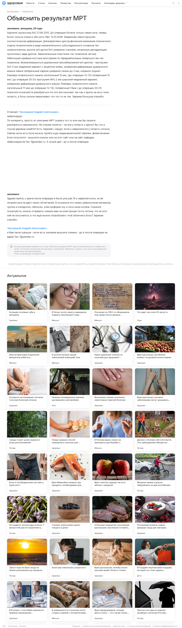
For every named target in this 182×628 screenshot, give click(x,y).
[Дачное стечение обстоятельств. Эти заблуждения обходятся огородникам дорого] (155, 431)
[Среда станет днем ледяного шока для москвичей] (27, 431)
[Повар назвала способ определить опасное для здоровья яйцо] (70, 431)
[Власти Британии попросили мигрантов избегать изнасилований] (27, 346)
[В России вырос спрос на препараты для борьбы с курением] (112, 431)
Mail (4, 626)
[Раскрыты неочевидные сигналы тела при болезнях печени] (27, 388)
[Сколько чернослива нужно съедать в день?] (70, 516)
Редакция (76, 626)
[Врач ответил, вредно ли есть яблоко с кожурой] (112, 473)
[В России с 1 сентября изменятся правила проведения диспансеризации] (27, 601)
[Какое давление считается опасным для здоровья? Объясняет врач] (112, 346)
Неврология (28, 11)
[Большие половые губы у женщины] (27, 303)
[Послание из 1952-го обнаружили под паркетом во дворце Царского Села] (112, 303)
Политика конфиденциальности (165, 626)
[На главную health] (14, 3)
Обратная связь (119, 626)
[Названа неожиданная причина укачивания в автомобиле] (70, 388)
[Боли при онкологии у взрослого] (70, 559)
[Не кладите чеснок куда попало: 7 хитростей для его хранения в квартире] (27, 516)
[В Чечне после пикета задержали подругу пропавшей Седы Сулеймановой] (70, 303)
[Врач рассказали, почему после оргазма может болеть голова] (112, 559)
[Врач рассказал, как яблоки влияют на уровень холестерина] (155, 346)
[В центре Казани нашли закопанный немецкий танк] (70, 346)
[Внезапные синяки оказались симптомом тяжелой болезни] (112, 388)
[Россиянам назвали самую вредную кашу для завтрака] (155, 516)
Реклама (22, 626)
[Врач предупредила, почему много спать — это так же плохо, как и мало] (112, 601)
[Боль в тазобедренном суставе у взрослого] (27, 473)
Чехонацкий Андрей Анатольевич (39, 112)
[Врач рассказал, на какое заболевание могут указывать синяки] (155, 388)
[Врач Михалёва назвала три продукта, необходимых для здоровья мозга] (70, 473)
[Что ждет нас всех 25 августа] (155, 303)
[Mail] (4, 3)
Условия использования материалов (96, 626)
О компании (12, 626)
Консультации (13, 11)
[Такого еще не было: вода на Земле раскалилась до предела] (27, 559)
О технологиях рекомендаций (139, 626)
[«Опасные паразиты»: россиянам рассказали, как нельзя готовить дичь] (112, 516)
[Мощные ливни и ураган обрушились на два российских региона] (155, 473)
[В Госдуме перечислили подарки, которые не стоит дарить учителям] (155, 559)
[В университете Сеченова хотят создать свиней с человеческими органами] (70, 601)
